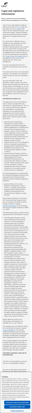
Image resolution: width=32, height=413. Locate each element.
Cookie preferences (17, 411)
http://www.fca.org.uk (10, 206)
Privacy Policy (9, 56)
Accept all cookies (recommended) (17, 402)
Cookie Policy (21, 56)
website (18, 29)
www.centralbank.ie (9, 330)
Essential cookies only (17, 407)
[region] (15, 209)
